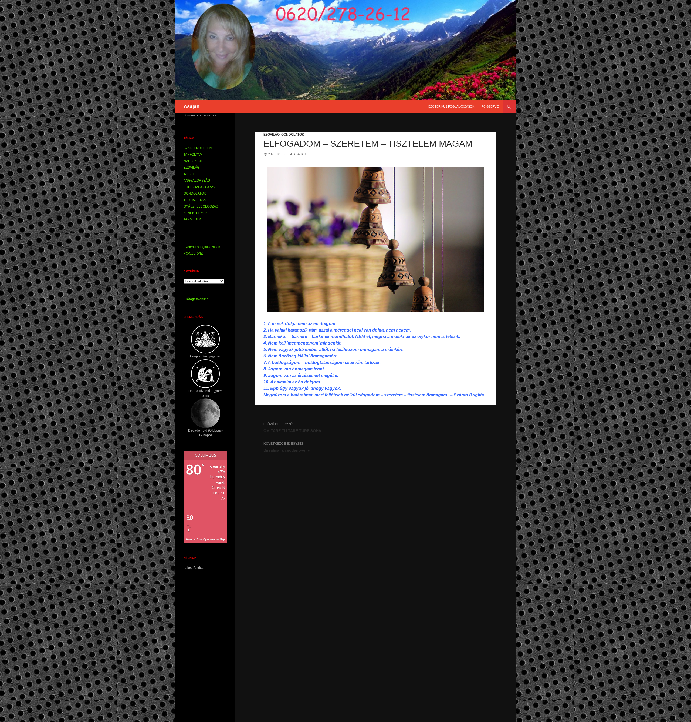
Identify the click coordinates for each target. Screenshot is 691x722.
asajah (299, 154)
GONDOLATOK (292, 134)
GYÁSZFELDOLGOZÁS (201, 206)
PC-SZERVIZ (490, 106)
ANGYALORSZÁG (197, 180)
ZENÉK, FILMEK (196, 213)
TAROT (189, 174)
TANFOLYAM (193, 154)
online (196, 299)
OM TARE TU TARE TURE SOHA (292, 427)
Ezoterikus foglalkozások (451, 106)
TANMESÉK (192, 219)
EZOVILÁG (271, 134)
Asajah (191, 106)
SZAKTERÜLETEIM (198, 148)
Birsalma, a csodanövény (286, 447)
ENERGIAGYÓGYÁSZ (200, 187)
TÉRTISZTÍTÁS (195, 200)
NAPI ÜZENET (194, 161)
